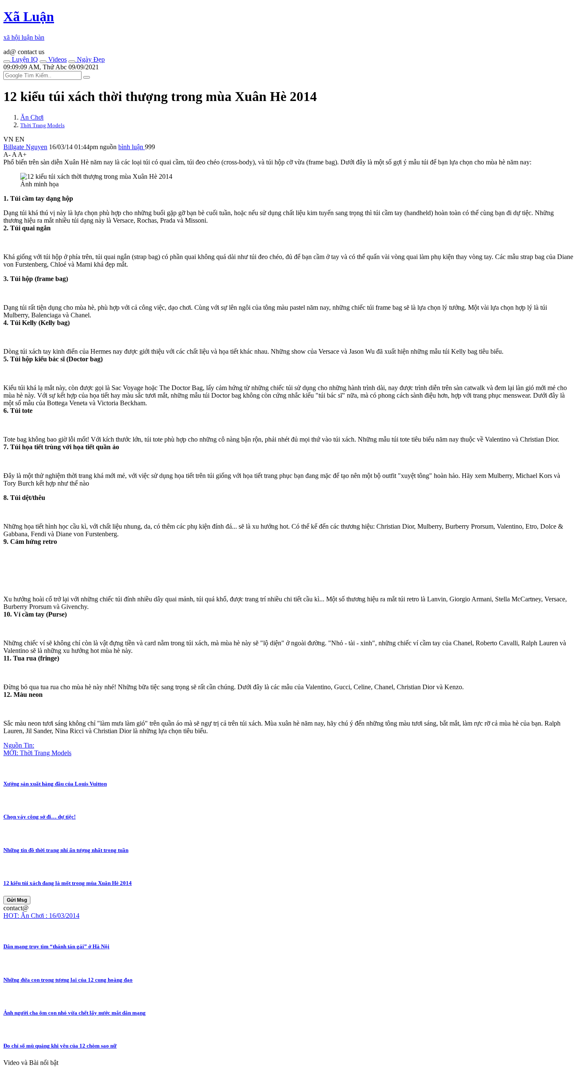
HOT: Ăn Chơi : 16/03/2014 (41, 915)
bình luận (131, 146)
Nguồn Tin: (18, 745)
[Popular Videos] (43, 61)
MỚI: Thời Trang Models (37, 752)
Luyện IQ (24, 59)
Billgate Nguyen (25, 146)
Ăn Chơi (32, 117)
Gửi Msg (17, 900)
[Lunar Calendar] (71, 61)
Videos (56, 59)
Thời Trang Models (42, 125)
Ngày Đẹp (90, 59)
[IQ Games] (6, 61)
